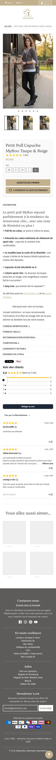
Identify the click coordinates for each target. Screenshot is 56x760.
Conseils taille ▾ (11, 332)
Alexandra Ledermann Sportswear (31, 751)
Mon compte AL (28, 656)
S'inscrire (46, 708)
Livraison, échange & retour (28, 637)
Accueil (8, 26)
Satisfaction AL (28, 641)
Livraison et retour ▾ (14, 349)
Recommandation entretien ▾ (19, 337)
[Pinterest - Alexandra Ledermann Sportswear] (30, 622)
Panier (47, 3)
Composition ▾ (11, 343)
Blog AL (28, 681)
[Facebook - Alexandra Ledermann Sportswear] (20, 622)
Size (7, 165)
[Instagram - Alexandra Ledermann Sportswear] (25, 622)
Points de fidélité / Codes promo (28, 653)
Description (9, 205)
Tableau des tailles (28, 684)
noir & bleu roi (31, 293)
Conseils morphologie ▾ (16, 326)
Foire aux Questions (28, 671)
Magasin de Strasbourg (28, 674)
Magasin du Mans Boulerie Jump (28, 677)
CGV (28, 650)
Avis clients (28, 644)
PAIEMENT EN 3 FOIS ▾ (13, 354)
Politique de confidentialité (28, 647)
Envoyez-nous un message (28, 605)
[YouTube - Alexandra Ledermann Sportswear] (35, 622)
